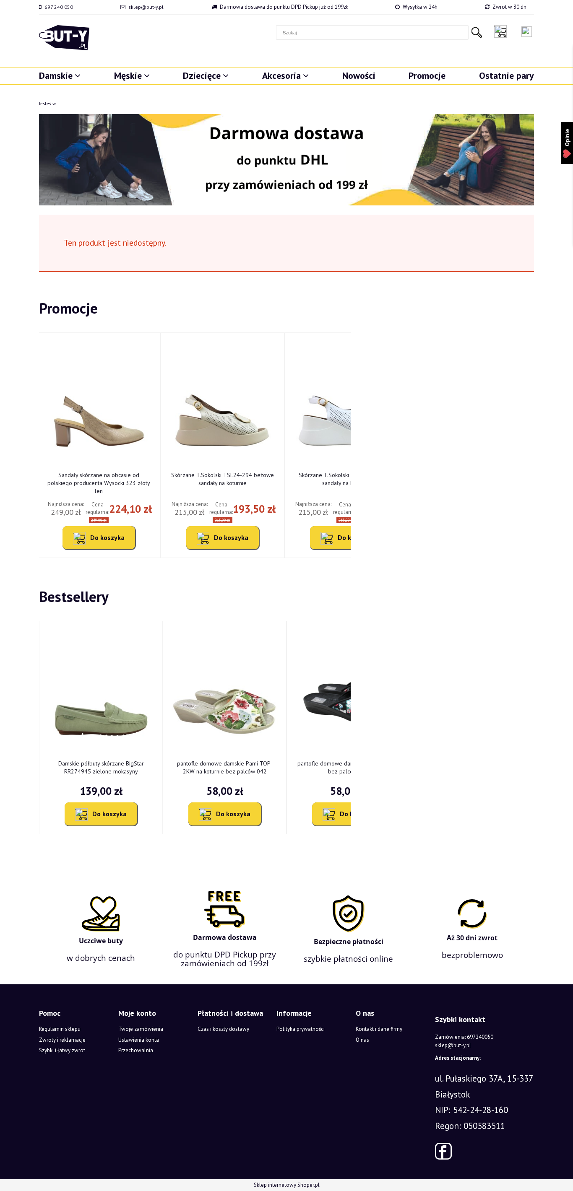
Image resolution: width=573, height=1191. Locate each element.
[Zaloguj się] (526, 31)
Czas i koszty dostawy (223, 1029)
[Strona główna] (64, 37)
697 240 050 (58, 7)
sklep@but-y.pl (146, 7)
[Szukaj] (476, 32)
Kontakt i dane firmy (379, 1029)
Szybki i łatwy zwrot (62, 1050)
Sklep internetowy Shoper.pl (287, 1184)
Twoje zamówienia (140, 1029)
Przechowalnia (135, 1050)
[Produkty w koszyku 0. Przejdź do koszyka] (502, 31)
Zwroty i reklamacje (62, 1039)
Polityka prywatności (300, 1029)
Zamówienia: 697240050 (464, 1037)
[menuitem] (60, 75)
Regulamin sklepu (60, 1029)
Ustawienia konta (138, 1039)
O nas (362, 1039)
